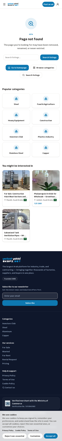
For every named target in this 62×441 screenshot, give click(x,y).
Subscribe (30, 303)
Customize (35, 436)
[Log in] (57, 4)
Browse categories (45, 68)
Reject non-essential (14, 436)
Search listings (49, 57)
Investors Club (9, 323)
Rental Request (9, 359)
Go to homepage (19, 68)
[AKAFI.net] (13, 4)
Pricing (5, 363)
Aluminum (7, 331)
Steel (4, 327)
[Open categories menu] (4, 4)
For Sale (6, 347)
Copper (5, 335)
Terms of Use (32, 430)
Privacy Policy (7, 430)
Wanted (6, 351)
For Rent (6, 355)
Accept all (50, 436)
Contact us (10, 387)
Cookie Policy (20, 430)
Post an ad (48, 4)
